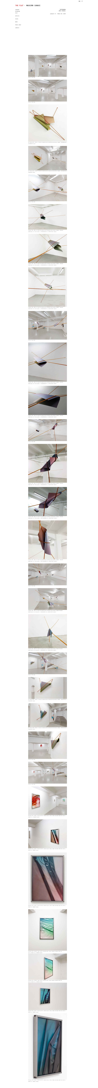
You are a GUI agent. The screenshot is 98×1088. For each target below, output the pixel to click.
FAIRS (16, 19)
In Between (63, 9)
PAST (16, 13)
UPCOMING (17, 11)
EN (79, 1)
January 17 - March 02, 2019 (58, 13)
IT (82, 1)
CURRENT (17, 9)
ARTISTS (17, 16)
